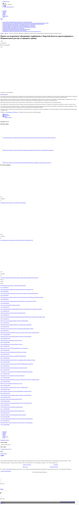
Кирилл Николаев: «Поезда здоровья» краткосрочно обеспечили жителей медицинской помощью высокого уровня (25, 23)
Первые (4, 13)
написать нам (9, 469)
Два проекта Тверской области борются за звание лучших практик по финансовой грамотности (19, 277)
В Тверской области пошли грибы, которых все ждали (13, 28)
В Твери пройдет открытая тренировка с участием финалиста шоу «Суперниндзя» (19, 25)
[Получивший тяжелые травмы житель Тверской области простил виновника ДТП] (39, 218)
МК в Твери (25, 466)
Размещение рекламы (4, 440)
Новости (2, 94)
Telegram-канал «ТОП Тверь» (12, 112)
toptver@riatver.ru (3, 453)
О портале (2, 471)
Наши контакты (8, 471)
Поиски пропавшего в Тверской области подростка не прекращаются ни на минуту (19, 27)
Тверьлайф (56, 464)
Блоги (4, 435)
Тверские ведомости (27, 464)
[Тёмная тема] (2, 19)
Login (1, 489)
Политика (5, 10)
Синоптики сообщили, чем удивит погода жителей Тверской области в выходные (19, 26)
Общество (6, 94)
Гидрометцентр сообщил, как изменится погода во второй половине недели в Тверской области (22, 31)
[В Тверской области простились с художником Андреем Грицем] (39, 181)
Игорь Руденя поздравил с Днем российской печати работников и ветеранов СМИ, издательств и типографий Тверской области (28, 150)
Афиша (4, 12)
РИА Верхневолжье (54, 466)
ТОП (4, 17)
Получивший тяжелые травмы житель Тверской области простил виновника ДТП (16, 240)
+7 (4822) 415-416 (8, 6)
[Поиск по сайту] (1, 19)
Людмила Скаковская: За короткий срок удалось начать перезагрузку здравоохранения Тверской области (23, 24)
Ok (4, 502)
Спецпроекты (5, 16)
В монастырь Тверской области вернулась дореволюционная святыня (16, 29)
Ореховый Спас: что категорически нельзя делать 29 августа (15, 30)
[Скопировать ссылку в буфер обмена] (0, 45)
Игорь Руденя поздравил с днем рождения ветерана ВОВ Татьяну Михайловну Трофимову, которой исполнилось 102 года (27, 162)
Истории (4, 11)
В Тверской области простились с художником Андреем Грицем (13, 202)
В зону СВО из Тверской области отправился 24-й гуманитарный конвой (17, 22)
